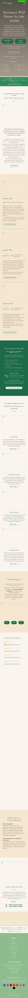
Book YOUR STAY (7, 41)
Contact (14, 957)
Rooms (14, 941)
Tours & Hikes (14, 945)
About (14, 952)
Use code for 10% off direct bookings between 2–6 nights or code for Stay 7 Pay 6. (14, 929)
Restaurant (14, 943)
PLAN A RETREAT (20, 41)
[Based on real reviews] (12, 645)
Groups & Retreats (14, 948)
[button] (14, 166)
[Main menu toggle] (24, 3)
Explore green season (14, 388)
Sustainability (14, 950)
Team (14, 955)
